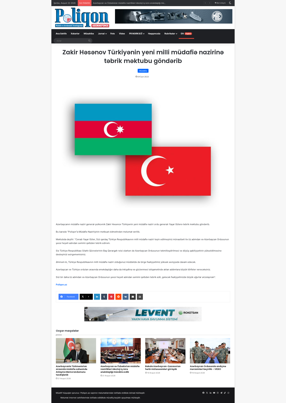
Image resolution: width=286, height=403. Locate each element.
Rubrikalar (169, 33)
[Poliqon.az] (82, 17)
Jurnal (101, 33)
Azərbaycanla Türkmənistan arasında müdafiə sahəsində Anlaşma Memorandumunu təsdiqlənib (71, 370)
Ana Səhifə (61, 33)
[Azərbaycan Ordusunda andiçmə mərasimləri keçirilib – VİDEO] (210, 350)
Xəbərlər (75, 33)
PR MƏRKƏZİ (135, 33)
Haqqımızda (154, 33)
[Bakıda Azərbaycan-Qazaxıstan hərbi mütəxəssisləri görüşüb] (165, 350)
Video (122, 33)
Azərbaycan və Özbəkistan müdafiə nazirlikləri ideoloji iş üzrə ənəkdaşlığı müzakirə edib (133, 3)
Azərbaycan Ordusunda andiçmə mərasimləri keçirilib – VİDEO (208, 368)
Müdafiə (143, 71)
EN (186, 33)
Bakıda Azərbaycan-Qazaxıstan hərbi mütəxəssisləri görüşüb (163, 368)
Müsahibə (89, 33)
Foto (112, 33)
